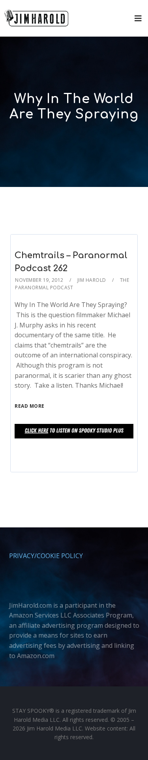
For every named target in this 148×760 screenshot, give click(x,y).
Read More (30, 406)
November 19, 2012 (39, 280)
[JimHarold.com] (36, 18)
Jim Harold (91, 280)
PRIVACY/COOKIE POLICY (46, 555)
